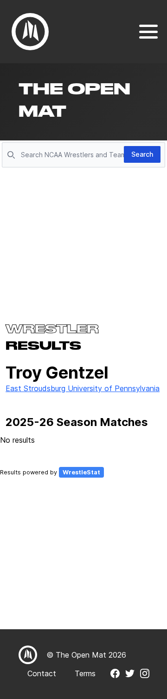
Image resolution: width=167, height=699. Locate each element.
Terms (85, 673)
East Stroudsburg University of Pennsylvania (83, 388)
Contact (41, 673)
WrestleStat (81, 472)
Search (142, 154)
